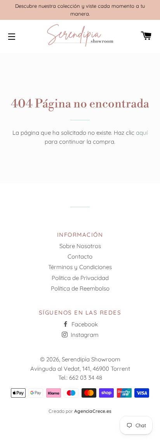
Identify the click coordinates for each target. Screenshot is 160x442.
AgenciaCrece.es (92, 411)
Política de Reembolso (80, 288)
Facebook (84, 324)
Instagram (84, 334)
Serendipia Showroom (91, 359)
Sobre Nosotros (80, 246)
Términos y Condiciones (80, 267)
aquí (142, 132)
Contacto (80, 256)
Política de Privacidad (80, 278)
